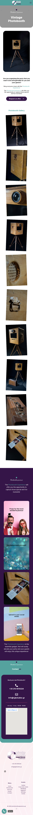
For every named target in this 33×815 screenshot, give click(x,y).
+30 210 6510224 (16, 689)
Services (9, 789)
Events (9, 791)
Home (9, 786)
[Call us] (4, 811)
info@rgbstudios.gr (16, 698)
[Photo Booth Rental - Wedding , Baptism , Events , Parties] (16, 2)
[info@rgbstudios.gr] (16, 694)
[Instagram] (5, 772)
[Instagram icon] (16, 809)
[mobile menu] (30, 2)
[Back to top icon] (29, 811)
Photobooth (10, 788)
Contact (9, 793)
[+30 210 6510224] (16, 685)
